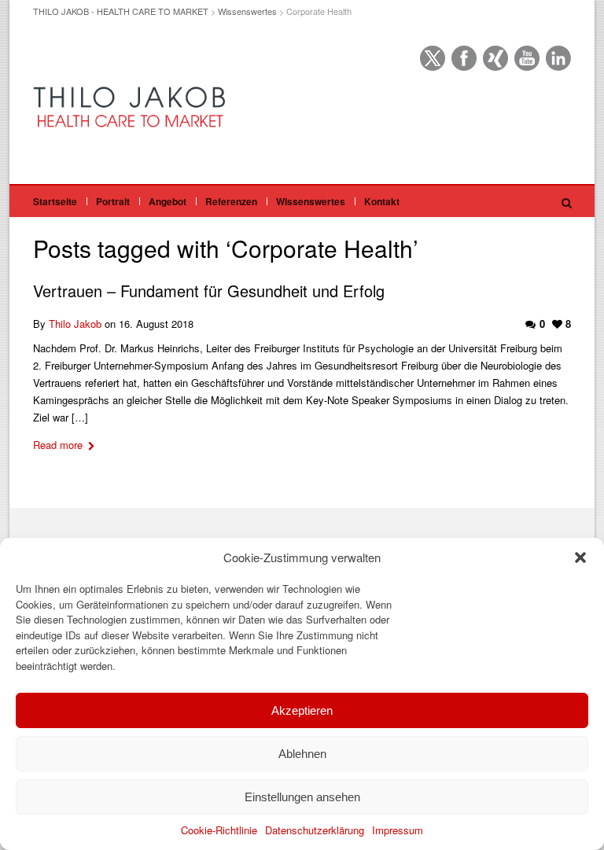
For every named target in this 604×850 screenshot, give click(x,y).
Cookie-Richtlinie (219, 829)
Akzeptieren (302, 710)
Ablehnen (302, 753)
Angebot (167, 201)
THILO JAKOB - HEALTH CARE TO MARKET (120, 11)
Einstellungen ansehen (302, 797)
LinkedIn (558, 58)
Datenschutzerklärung (314, 829)
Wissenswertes (247, 11)
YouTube (527, 58)
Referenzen (231, 201)
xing (495, 58)
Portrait (113, 201)
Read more (58, 445)
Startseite (55, 201)
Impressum (397, 829)
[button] (580, 557)
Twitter (432, 58)
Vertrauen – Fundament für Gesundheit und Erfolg (209, 290)
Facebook (464, 58)
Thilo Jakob (75, 323)
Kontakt (382, 201)
